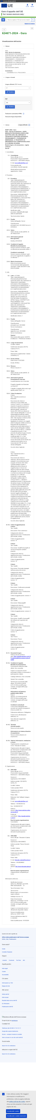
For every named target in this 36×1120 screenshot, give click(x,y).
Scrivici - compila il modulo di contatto (12, 1034)
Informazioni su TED (7, 983)
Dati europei (5, 997)
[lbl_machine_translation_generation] (23, 113)
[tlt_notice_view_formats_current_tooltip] (29, 125)
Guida (3, 949)
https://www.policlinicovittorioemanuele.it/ (20, 811)
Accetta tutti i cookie (13, 1111)
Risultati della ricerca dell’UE (9, 1000)
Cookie (4, 971)
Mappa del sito (6, 986)
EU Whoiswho (5, 1003)
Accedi (27, 6)
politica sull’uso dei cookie (17, 1101)
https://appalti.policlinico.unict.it (20, 816)
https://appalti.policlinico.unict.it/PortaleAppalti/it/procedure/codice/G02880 (21, 658)
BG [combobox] (7, 102)
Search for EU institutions (8, 1045)
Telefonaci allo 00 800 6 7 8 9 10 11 (11, 1028)
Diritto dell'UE (5, 994)
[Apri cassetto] (4, 29)
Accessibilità (5, 974)
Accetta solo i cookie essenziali (16, 1116)
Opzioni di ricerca (30, 23)
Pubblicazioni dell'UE (7, 1006)
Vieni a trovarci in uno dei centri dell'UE (12, 1037)
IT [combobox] (6, 88)
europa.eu (15, 1020)
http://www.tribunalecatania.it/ (21, 867)
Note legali (5, 968)
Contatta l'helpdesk (7, 952)
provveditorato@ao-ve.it (21, 163)
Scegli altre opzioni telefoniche (10, 1031)
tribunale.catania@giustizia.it (22, 860)
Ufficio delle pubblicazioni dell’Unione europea (15, 937)
